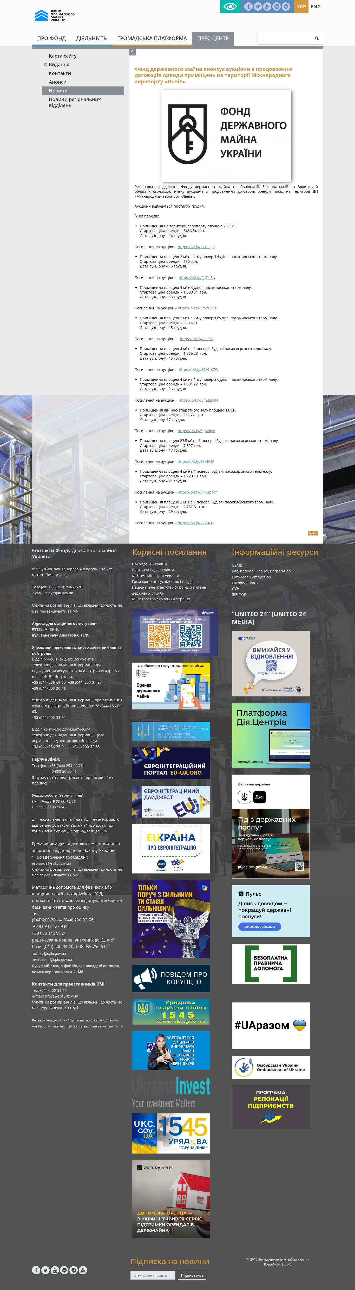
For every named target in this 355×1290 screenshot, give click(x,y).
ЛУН (235, 588)
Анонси (58, 82)
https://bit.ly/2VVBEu (195, 522)
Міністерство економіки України (161, 598)
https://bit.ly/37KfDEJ (196, 461)
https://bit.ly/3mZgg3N (198, 400)
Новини (58, 91)
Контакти (60, 73)
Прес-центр (213, 38)
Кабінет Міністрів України (155, 575)
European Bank (245, 582)
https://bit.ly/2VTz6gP (196, 246)
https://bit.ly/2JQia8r (196, 277)
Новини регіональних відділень (75, 102)
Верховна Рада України (153, 569)
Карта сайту (63, 56)
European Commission (251, 577)
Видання (59, 64)
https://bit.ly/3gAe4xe (196, 430)
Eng (316, 6)
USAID (237, 565)
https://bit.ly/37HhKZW (198, 369)
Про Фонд (51, 38)
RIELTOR (239, 594)
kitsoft (286, 1264)
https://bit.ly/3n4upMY (197, 492)
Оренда (312, 533)
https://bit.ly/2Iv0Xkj (197, 338)
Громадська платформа (152, 38)
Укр (301, 6)
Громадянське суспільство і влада (162, 581)
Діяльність (91, 38)
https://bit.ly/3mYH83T (197, 308)
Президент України (149, 564)
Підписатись (192, 1275)
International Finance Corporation (261, 571)
